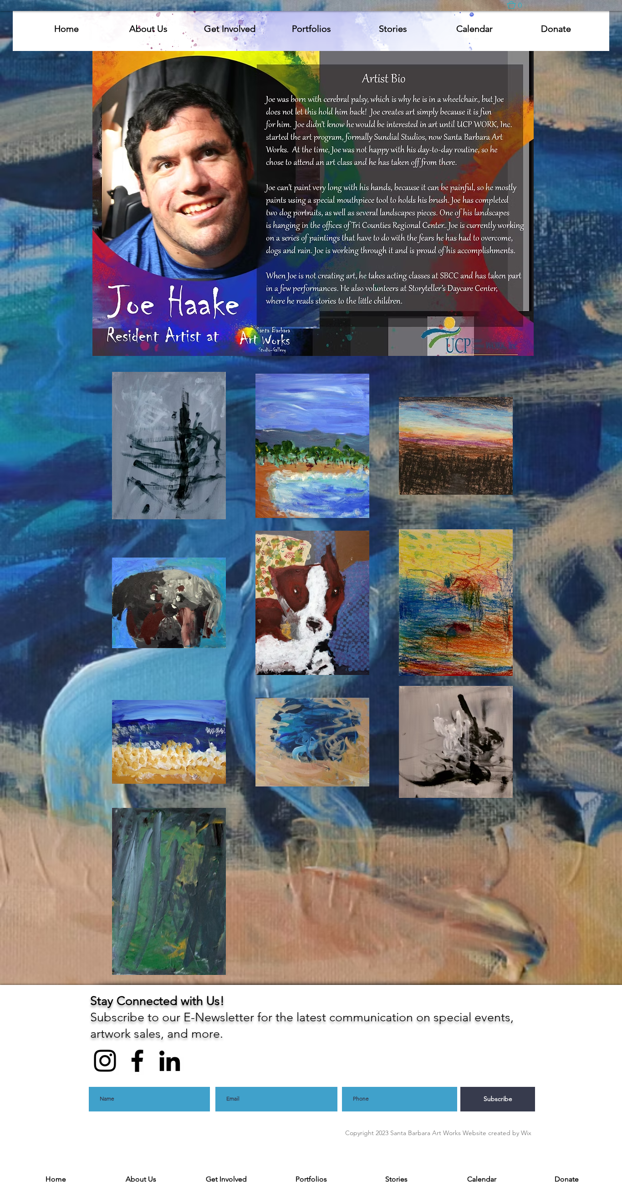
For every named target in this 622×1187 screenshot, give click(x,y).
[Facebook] (137, 1060)
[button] (519, 5)
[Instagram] (105, 1060)
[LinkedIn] (169, 1060)
